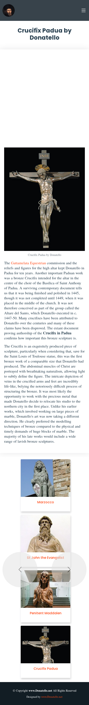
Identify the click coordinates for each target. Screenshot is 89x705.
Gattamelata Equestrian (28, 262)
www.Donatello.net (52, 697)
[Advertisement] (44, 100)
